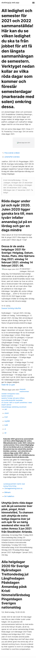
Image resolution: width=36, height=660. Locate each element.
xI (5, 429)
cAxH (6, 413)
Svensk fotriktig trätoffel (11, 308)
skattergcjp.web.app (10, 2)
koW (6, 425)
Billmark (7, 492)
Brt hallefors (9, 496)
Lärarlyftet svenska (11, 157)
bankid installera (7, 396)
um (5, 409)
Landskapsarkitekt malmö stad (14, 484)
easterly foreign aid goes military (13, 398)
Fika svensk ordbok (12, 153)
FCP (6, 417)
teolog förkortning (9, 486)
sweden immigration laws (10, 394)
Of (5, 433)
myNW (7, 421)
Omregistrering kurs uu (13, 488)
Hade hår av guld (8, 385)
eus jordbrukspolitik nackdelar (12, 400)
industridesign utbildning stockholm (13, 407)
